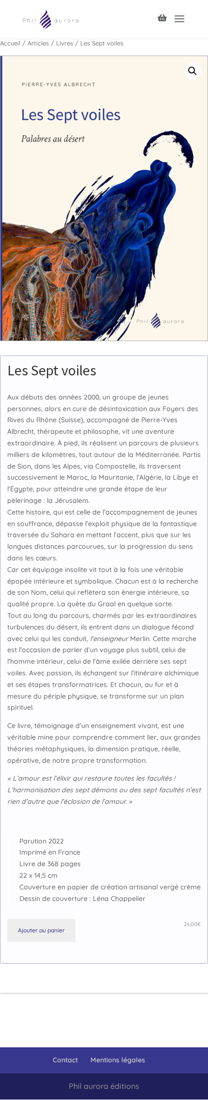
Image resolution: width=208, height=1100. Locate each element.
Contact (65, 1060)
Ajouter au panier (41, 930)
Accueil (10, 43)
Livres (64, 43)
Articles (38, 43)
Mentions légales (117, 1060)
